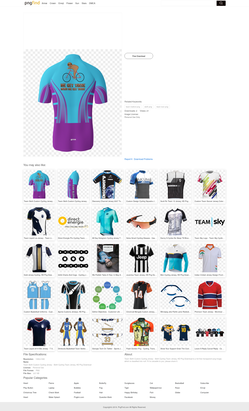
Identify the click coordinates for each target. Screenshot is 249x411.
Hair (101, 392)
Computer (204, 392)
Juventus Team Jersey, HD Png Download (143, 275)
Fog (100, 387)
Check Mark (54, 392)
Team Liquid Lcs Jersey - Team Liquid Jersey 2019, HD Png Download (53, 238)
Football (77, 392)
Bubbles (77, 387)
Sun (77, 3)
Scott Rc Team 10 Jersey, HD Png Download (178, 201)
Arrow (44, 3)
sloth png (148, 106)
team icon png (162, 106)
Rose (177, 387)
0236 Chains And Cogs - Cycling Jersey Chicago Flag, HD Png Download (88, 275)
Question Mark (105, 397)
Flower (69, 3)
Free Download (138, 56)
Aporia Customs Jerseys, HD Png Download (76, 311)
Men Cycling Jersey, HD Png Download (176, 275)
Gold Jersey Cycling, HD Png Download (40, 275)
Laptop (51, 387)
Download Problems (143, 159)
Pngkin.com (79, 397)
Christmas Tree (29, 392)
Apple (76, 383)
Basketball (179, 383)
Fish (151, 392)
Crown (53, 3)
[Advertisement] (72, 31)
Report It (128, 159)
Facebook (129, 397)
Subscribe (204, 383)
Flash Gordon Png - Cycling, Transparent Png (145, 348)
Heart (25, 383)
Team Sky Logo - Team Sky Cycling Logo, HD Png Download (220, 238)
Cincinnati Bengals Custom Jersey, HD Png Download (148, 311)
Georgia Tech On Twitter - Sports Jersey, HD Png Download (116, 348)
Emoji (61, 3)
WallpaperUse (156, 387)
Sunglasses (129, 383)
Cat (151, 383)
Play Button (28, 387)
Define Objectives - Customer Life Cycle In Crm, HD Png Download (119, 311)
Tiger (127, 387)
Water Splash (54, 397)
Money (153, 397)
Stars (84, 3)
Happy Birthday (131, 392)
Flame (51, 383)
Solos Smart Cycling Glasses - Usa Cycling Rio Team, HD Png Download (156, 238)
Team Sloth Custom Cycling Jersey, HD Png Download (80, 201)
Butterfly (102, 383)
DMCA (92, 3)
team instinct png (133, 106)
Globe (177, 392)
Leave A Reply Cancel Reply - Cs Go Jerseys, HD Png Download (221, 348)
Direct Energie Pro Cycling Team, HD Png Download (79, 238)
